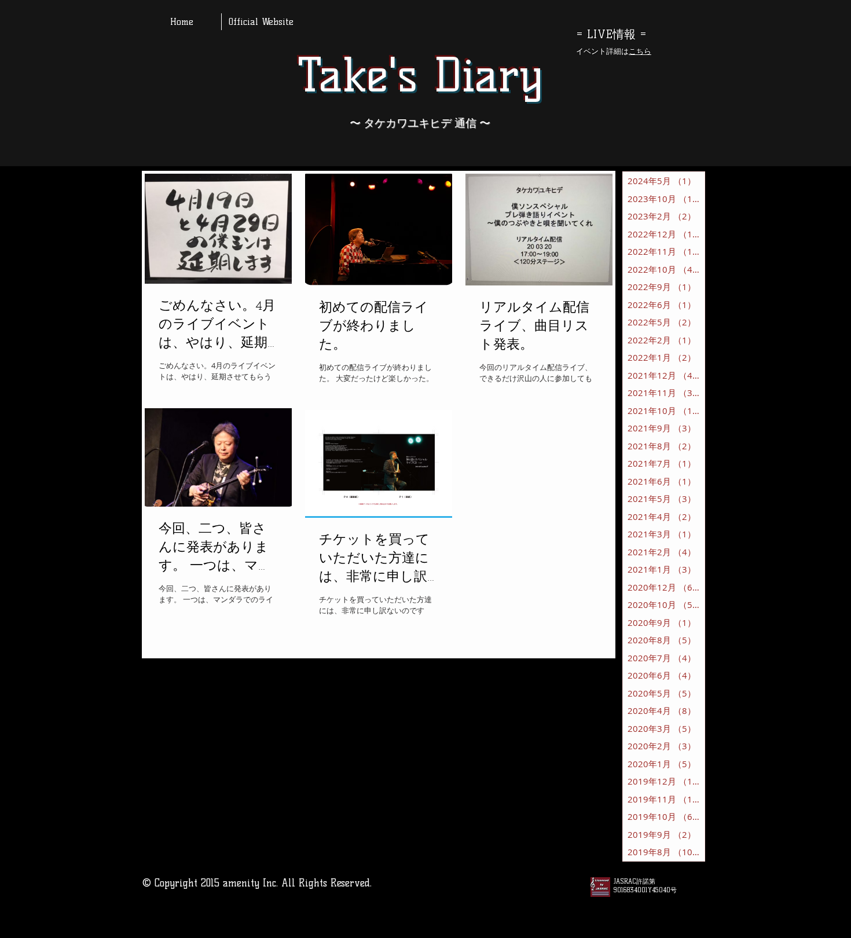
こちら (640, 51)
